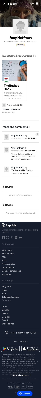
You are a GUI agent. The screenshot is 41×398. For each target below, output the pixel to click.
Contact (5, 317)
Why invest (7, 250)
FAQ (4, 257)
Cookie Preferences (11, 271)
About (5, 306)
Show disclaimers (20, 375)
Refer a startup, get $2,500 (23, 333)
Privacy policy (8, 264)
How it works (8, 253)
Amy (9, 105)
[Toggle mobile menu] (37, 3)
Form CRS (6, 274)
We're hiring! (8, 324)
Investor (20, 45)
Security (6, 320)
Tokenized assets (10, 297)
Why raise (6, 286)
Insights (5, 310)
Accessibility (8, 267)
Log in (31, 3)
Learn (4, 290)
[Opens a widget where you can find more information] (24, 394)
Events (5, 313)
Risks (4, 260)
